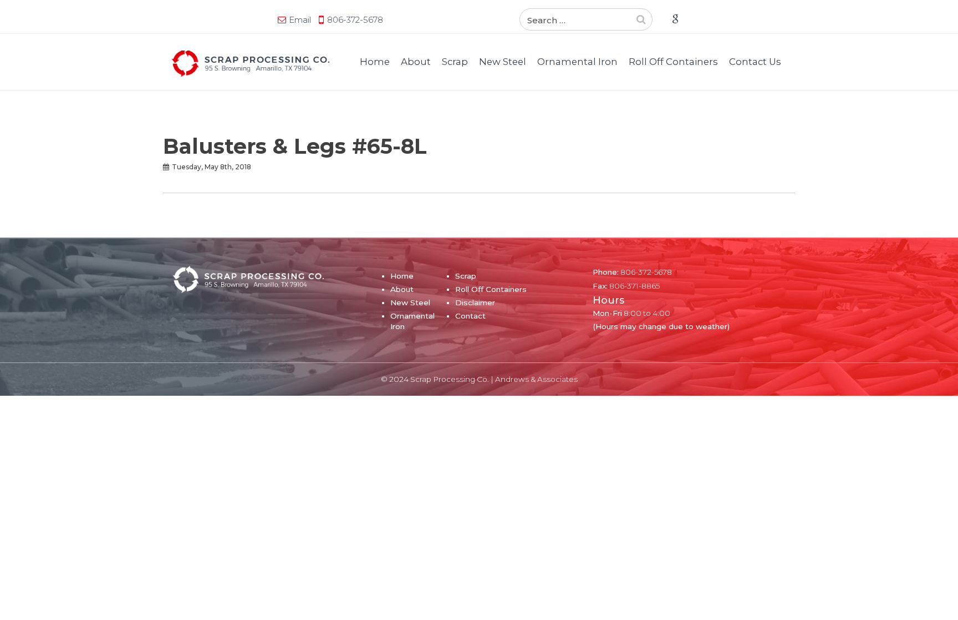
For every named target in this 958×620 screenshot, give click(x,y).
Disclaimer (475, 302)
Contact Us (755, 61)
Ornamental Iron (577, 61)
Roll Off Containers (673, 61)
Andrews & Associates (536, 379)
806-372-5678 (355, 19)
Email (300, 19)
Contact (470, 315)
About (416, 61)
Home (375, 61)
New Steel (502, 61)
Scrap (455, 61)
